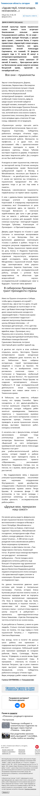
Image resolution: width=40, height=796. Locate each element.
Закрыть (5, 792)
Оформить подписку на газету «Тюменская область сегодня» (20, 688)
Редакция (21, 752)
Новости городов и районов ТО (8, 752)
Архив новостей (7, 750)
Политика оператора (30, 789)
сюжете (13, 713)
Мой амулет (18, 22)
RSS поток (21, 753)
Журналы (21, 750)
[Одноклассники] (22, 705)
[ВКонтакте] (17, 705)
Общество (5, 15)
